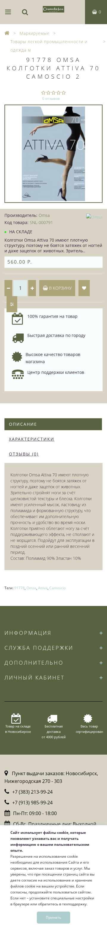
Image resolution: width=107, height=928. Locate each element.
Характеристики (31, 439)
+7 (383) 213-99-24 (32, 792)
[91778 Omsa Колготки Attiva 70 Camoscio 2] (53, 154)
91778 (19, 587)
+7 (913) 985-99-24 (32, 802)
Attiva (43, 587)
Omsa (31, 587)
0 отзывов (51, 98)
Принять (53, 917)
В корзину (60, 288)
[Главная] (7, 33)
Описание (23, 424)
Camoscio (57, 587)
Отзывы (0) (24, 454)
